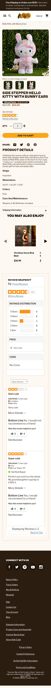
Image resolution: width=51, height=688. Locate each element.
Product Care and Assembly (18, 629)
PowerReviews (20, 284)
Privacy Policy (25, 647)
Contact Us (11, 607)
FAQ (8, 602)
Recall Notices (12, 589)
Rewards (10, 594)
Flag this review (15, 439)
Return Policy (12, 579)
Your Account (12, 612)
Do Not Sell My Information (25, 661)
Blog (8, 617)
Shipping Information (15, 624)
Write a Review (10, 118)
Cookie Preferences (25, 654)
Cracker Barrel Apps (15, 634)
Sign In (39, 15)
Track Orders (12, 584)
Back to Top (36, 532)
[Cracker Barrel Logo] (24, 16)
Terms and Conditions (25, 667)
